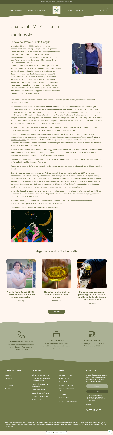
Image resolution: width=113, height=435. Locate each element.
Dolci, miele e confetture (40, 393)
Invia (97, 391)
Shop (11, 10)
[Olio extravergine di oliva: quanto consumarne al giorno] (56, 274)
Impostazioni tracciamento (68, 401)
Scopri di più (21, 301)
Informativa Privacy (95, 397)
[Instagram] (97, 409)
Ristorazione (9, 385)
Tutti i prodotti (37, 400)
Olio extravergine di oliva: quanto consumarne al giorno (57, 294)
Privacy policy (64, 378)
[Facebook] (94, 409)
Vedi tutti (56, 312)
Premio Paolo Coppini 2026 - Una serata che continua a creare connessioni (21, 294)
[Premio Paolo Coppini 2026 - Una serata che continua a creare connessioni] (21, 274)
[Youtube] (100, 409)
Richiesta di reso (64, 398)
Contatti (89, 10)
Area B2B (18, 10)
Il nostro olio (40, 10)
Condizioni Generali (65, 375)
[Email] (90, 409)
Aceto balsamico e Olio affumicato (40, 385)
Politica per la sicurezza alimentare (67, 390)
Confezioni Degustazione (40, 397)
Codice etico (63, 394)
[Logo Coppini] (56, 10)
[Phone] (87, 409)
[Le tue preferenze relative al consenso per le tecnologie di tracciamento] (110, 432)
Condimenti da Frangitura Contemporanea (41, 379)
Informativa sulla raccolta (56, 433)
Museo (70, 10)
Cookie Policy (63, 382)
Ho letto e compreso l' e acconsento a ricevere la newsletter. (97, 398)
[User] (103, 11)
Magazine (79, 10)
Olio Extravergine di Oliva (40, 375)
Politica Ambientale (66, 385)
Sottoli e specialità (38, 390)
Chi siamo (29, 10)
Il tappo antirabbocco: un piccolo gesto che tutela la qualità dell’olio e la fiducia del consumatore (92, 296)
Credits (88, 405)
